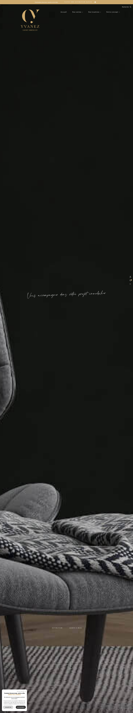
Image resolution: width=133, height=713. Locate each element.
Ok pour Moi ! (20, 707)
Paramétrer (8, 707)
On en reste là (20, 691)
